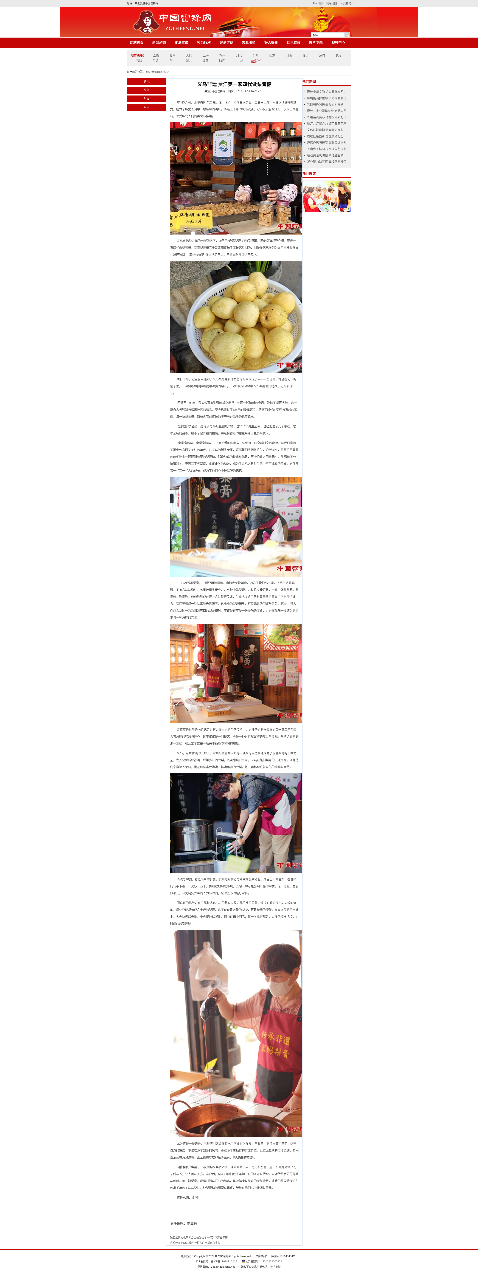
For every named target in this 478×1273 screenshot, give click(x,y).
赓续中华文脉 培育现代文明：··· (327, 91)
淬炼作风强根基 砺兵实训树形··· (328, 142)
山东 (272, 55)
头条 (147, 90)
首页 (147, 71)
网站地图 (331, 3)
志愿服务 (248, 42)
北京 (173, 55)
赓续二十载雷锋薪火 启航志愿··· (328, 110)
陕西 (222, 60)
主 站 (238, 60)
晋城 (139, 60)
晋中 (172, 60)
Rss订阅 (318, 3)
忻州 (256, 55)
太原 (156, 55)
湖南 (206, 60)
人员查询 (346, 3)
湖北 (189, 60)
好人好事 (271, 42)
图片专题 (316, 42)
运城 (322, 55)
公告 (147, 107)
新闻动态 (159, 42)
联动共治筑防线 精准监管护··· (326, 155)
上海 (206, 55)
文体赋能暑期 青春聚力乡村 (325, 130)
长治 (339, 55)
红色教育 (293, 42)
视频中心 (338, 42)
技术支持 (275, 1266)
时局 (147, 98)
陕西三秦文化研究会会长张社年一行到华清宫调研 (199, 1237)
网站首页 (136, 42)
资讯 (166, 71)
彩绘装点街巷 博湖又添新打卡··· (328, 117)
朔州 (222, 55)
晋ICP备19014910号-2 (224, 1261)
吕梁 (156, 60)
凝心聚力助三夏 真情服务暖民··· (328, 161)
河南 (289, 55)
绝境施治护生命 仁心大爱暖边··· (328, 98)
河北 (239, 55)
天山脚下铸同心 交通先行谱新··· (328, 149)
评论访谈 (226, 42)
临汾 (305, 55)
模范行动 (204, 42)
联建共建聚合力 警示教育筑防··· (328, 123)
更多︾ (256, 61)
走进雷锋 (181, 42)
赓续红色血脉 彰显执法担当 (325, 136)
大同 (189, 55)
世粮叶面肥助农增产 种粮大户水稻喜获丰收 (195, 1242)
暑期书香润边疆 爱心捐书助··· (326, 104)
